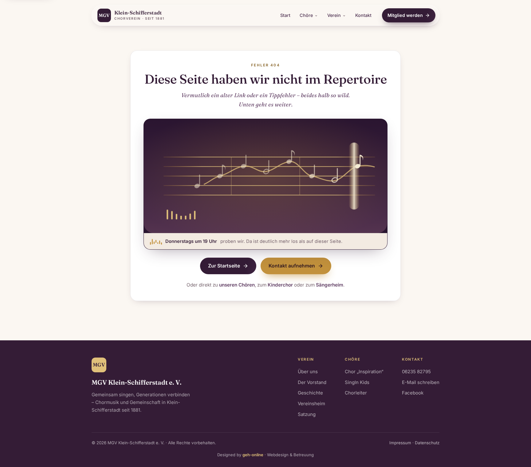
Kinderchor (280, 285)
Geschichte (310, 393)
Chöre (306, 15)
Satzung (307, 414)
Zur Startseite (224, 266)
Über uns (308, 371)
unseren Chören (237, 285)
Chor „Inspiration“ (364, 371)
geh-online (252, 454)
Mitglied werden (405, 15)
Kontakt (363, 15)
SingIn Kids (357, 382)
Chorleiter (356, 393)
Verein (334, 15)
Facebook (412, 393)
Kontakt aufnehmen (292, 266)
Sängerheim (329, 285)
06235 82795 (416, 371)
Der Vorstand (312, 382)
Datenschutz (427, 442)
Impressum (400, 442)
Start (285, 15)
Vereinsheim (311, 403)
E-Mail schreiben (420, 382)
